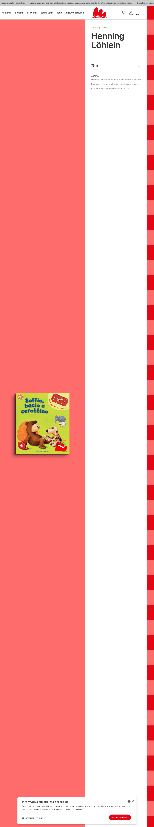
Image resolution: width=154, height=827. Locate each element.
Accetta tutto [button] (120, 817)
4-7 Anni (19, 12)
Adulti (60, 12)
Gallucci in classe (75, 12)
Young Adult (47, 12)
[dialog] (77, 810)
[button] (32, 818)
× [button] (133, 801)
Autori (94, 28)
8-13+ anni (31, 12)
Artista (105, 28)
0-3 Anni (6, 12)
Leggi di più (79, 809)
